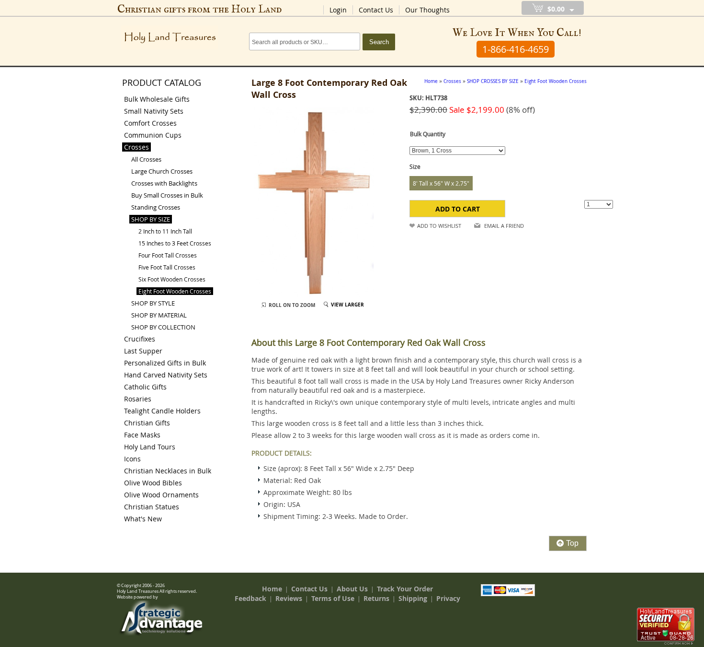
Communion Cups (153, 135)
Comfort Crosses (150, 123)
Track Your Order (405, 588)
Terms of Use (332, 598)
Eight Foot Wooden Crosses (174, 291)
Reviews (288, 598)
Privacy (448, 598)
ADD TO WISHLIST (439, 225)
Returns (376, 598)
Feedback (250, 598)
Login (338, 9)
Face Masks (142, 434)
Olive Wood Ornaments (161, 494)
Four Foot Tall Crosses (167, 255)
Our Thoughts (427, 9)
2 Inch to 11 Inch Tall (165, 231)
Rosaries (137, 398)
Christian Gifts (147, 422)
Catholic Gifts (145, 386)
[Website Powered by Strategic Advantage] (161, 633)
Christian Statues (151, 506)
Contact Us (376, 9)
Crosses (136, 147)
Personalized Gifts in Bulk (165, 362)
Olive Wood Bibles (153, 482)
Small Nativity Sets (153, 111)
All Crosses (146, 159)
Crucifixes (139, 338)
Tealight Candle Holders (162, 410)
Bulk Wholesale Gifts (157, 99)
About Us (352, 588)
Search (379, 42)
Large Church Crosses (162, 171)
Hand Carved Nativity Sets (165, 374)
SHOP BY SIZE (150, 219)
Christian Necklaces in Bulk (167, 470)
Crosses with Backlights (164, 183)
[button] (457, 208)
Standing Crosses (155, 207)
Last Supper (143, 350)
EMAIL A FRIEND (504, 225)
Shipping (412, 598)
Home (272, 588)
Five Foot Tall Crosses (166, 267)
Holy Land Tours (149, 446)
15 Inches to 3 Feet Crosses (174, 243)
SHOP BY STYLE (153, 303)
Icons (132, 458)
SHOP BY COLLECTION (163, 327)
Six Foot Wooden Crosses (171, 279)
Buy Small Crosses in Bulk (167, 195)
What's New (143, 518)
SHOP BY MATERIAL (159, 315)
